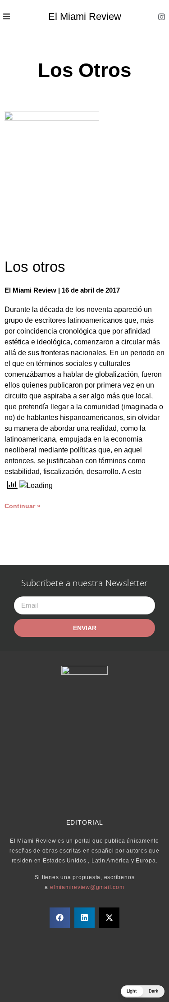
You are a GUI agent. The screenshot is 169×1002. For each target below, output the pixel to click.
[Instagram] (161, 16)
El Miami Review (84, 16)
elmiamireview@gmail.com (87, 887)
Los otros (35, 266)
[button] (60, 917)
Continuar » (23, 506)
